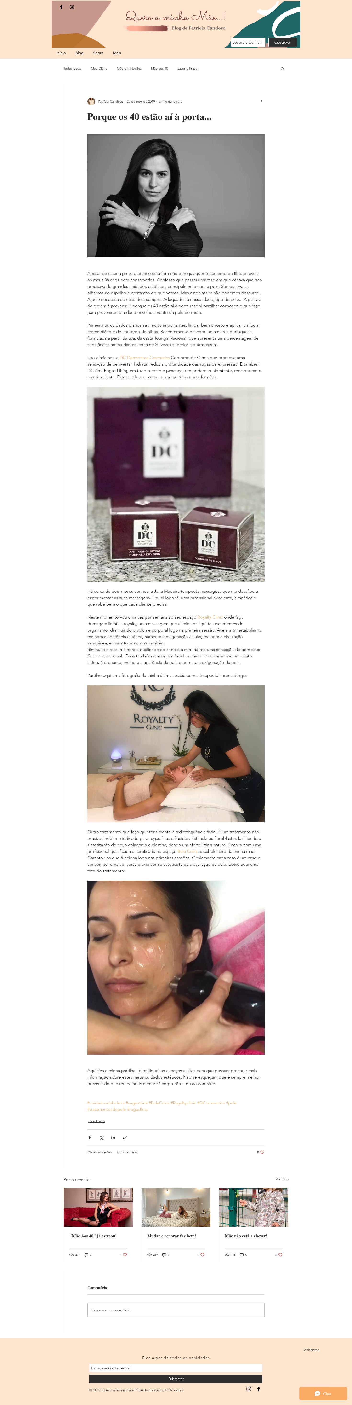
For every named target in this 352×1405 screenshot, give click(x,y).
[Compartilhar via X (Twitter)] (101, 1137)
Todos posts (72, 68)
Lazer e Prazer (188, 68)
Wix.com (176, 1390)
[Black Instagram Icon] (71, 7)
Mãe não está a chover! (246, 1236)
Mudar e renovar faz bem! (171, 1236)
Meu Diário (99, 68)
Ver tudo (282, 1179)
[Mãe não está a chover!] (253, 1207)
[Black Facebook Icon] (61, 7)
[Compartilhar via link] (125, 1137)
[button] (282, 68)
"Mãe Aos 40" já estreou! (93, 1236)
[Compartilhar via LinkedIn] (113, 1137)
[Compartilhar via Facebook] (89, 1137)
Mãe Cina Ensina (129, 68)
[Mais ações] (262, 101)
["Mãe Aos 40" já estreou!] (98, 1207)
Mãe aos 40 (159, 68)
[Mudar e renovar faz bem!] (176, 1207)
